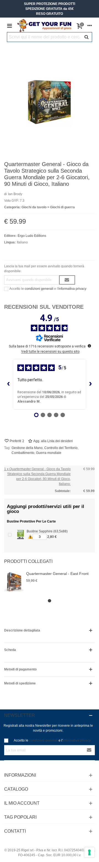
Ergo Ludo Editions (32, 236)
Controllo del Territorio (61, 448)
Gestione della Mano (27, 448)
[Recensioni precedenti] (8, 384)
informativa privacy (72, 289)
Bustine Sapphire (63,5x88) (47, 531)
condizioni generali (39, 289)
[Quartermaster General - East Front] (13, 582)
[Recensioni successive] (90, 384)
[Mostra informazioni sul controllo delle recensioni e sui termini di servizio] (89, 346)
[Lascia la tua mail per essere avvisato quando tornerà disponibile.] (67, 280)
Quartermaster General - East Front (57, 573)
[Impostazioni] (89, 25)
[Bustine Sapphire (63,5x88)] (20, 534)
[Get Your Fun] (44, 25)
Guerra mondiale (48, 453)
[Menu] (9, 25)
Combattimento (23, 453)
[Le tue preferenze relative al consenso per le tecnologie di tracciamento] (89, 852)
